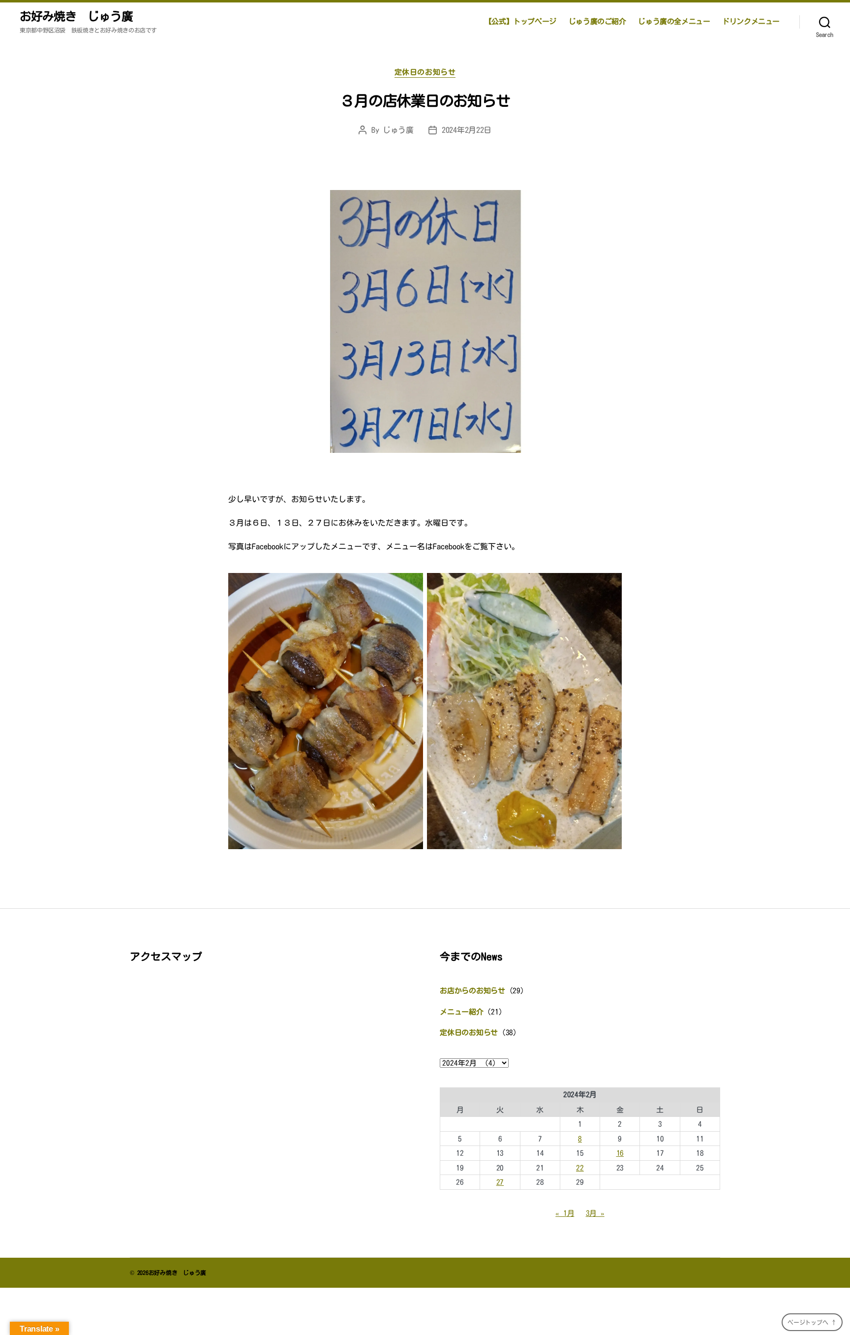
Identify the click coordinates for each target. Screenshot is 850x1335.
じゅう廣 (398, 130)
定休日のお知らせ (425, 72)
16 (620, 1153)
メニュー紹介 (462, 1012)
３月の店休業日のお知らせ (425, 101)
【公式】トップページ (520, 21)
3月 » (595, 1213)
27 (500, 1182)
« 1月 (564, 1213)
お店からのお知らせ (472, 990)
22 (580, 1168)
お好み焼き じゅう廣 (76, 16)
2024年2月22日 (466, 130)
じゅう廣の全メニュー (674, 21)
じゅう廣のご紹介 (597, 21)
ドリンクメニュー (751, 21)
